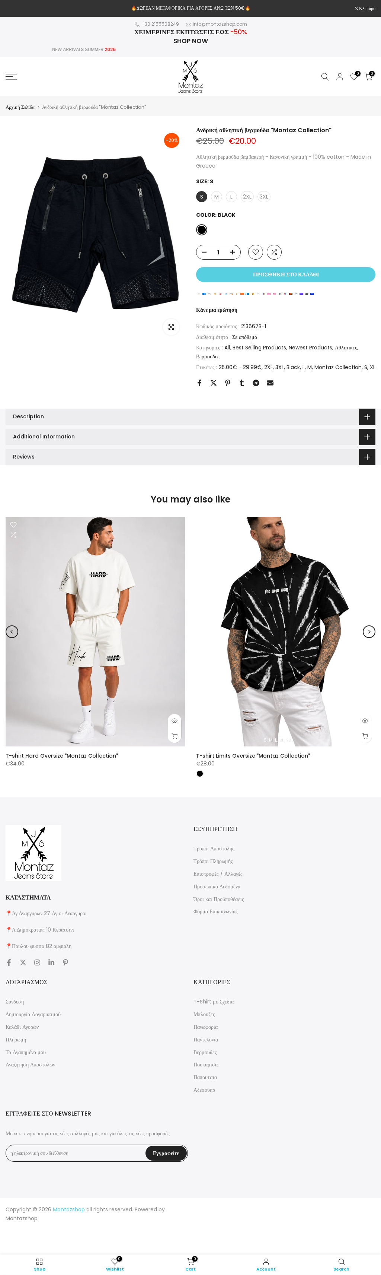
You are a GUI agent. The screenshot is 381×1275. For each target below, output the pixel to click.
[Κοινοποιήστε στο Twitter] (213, 383)
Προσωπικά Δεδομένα (216, 886)
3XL (279, 367)
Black (293, 367)
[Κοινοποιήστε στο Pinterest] (227, 383)
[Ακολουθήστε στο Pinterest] (65, 962)
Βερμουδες (208, 356)
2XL (268, 367)
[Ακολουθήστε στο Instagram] (37, 962)
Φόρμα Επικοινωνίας (215, 911)
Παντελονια (205, 1039)
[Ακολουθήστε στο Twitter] (23, 962)
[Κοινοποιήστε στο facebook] (199, 383)
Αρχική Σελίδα (20, 107)
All (227, 347)
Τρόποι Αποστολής (213, 848)
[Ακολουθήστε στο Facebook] (9, 962)
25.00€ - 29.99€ (240, 367)
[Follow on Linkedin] (51, 962)
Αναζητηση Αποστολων (30, 1064)
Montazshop (22, 1218)
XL (372, 367)
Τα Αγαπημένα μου (26, 1052)
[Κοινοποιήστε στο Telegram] (256, 383)
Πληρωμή (16, 1039)
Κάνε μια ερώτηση (216, 310)
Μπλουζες (204, 1014)
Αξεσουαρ (204, 1090)
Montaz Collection (338, 367)
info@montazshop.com (220, 24)
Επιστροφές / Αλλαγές (218, 874)
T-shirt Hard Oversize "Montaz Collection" (62, 755)
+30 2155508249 (160, 24)
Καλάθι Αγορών (22, 1027)
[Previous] (12, 631)
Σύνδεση (15, 1001)
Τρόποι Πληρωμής (213, 861)
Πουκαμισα (205, 1064)
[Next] (369, 631)
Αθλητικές (346, 347)
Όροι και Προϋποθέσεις (218, 899)
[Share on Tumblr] (241, 383)
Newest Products (310, 347)
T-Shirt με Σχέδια (213, 1001)
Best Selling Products (259, 347)
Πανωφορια (205, 1027)
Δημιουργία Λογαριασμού (33, 1014)
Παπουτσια (205, 1077)
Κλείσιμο (17, 8)
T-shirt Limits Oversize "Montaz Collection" (253, 755)
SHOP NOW (190, 41)
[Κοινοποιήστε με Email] (270, 383)
